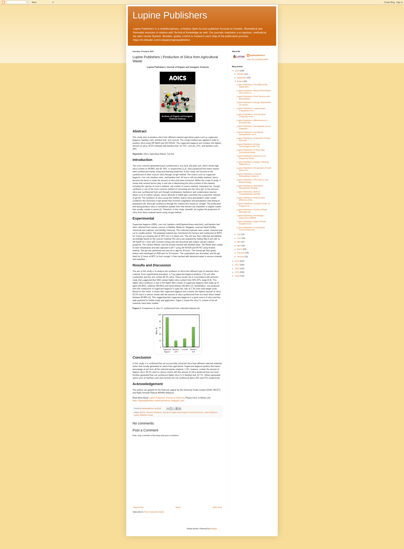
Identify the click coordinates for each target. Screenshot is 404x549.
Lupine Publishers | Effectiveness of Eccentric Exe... (252, 121)
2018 (237, 276)
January (240, 257)
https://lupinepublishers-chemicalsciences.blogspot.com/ (158, 400)
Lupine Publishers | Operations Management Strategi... (250, 187)
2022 (237, 261)
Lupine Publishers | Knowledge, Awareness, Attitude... (250, 217)
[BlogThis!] (170, 408)
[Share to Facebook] (176, 408)
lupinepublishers (257, 55)
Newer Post (138, 507)
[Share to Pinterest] (179, 408)
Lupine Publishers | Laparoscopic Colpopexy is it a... (251, 109)
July (239, 234)
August (240, 81)
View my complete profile (257, 59)
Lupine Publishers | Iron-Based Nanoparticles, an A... (250, 133)
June (239, 238)
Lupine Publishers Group (143, 415)
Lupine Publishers (170, 15)
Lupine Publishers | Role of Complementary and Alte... (249, 193)
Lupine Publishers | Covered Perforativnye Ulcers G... (249, 175)
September (242, 78)
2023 (237, 71)
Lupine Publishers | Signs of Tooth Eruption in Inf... (251, 223)
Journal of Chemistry (154, 412)
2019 (237, 272)
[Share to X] (173, 408)
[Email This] (167, 408)
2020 (237, 268)
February (241, 253)
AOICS (142, 412)
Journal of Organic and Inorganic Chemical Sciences (183, 412)
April (239, 245)
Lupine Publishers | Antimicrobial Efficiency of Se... (251, 199)
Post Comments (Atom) (154, 512)
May (239, 242)
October (240, 74)
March (240, 249)
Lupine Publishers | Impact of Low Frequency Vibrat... (251, 157)
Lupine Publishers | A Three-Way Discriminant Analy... (251, 151)
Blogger (213, 529)
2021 (237, 265)
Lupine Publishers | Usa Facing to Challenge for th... (251, 115)
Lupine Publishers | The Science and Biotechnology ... (252, 181)
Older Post (217, 507)
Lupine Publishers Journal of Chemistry (167, 398)
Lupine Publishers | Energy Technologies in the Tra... (249, 145)
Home (178, 507)
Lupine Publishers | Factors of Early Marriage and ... (252, 211)
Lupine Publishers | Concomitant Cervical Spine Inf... (251, 229)
